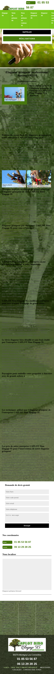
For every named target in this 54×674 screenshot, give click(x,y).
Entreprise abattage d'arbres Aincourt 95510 (44, 630)
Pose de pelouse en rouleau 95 (24, 19)
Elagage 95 (5, 14)
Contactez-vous (32, 670)
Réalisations (27, 39)
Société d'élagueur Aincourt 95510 (9, 629)
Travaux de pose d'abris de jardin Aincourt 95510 (43, 615)
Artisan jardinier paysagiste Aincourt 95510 (44, 607)
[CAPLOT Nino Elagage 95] (27, 645)
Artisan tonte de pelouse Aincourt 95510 (8, 612)
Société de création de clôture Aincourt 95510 (44, 623)
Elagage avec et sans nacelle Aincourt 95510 (25, 607)
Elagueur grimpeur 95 (34, 15)
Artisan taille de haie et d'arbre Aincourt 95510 (25, 615)
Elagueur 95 (44, 14)
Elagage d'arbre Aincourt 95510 (8, 606)
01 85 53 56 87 (27, 659)
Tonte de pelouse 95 (14, 16)
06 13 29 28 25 (27, 664)
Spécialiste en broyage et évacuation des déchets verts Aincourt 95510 (25, 625)
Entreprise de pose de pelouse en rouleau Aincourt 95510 (9, 622)
